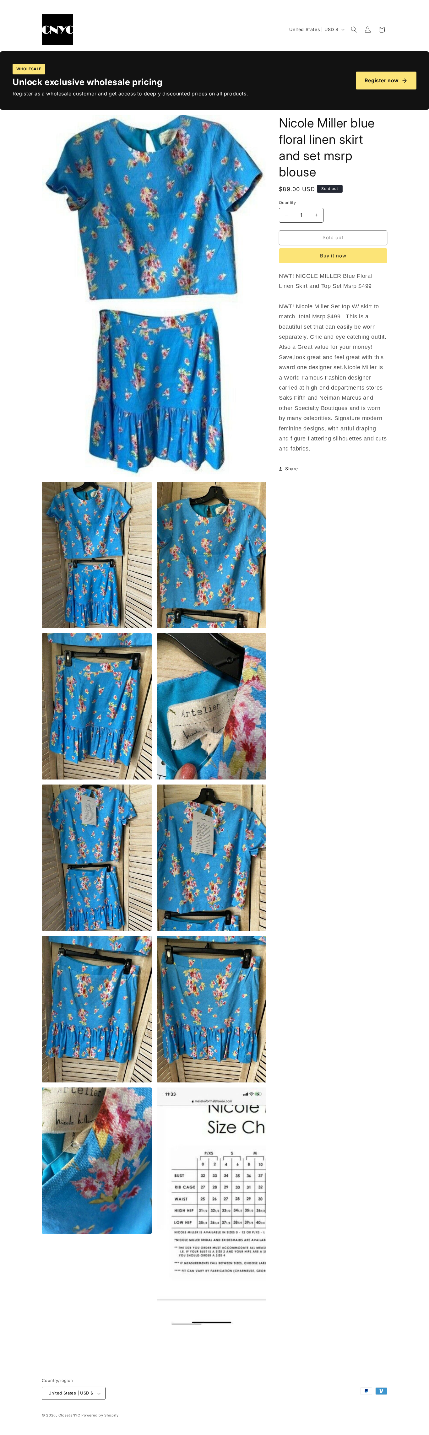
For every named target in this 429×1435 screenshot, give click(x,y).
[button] (354, 29)
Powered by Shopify (100, 1415)
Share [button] (291, 468)
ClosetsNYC (69, 1415)
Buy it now (333, 256)
